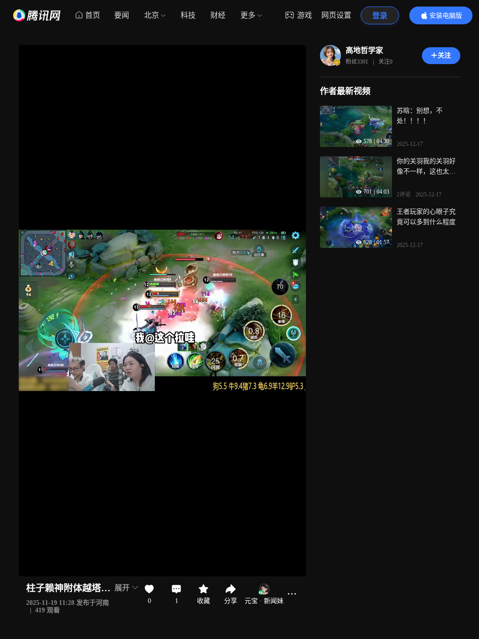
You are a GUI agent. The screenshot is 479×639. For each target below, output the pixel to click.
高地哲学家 (364, 50)
